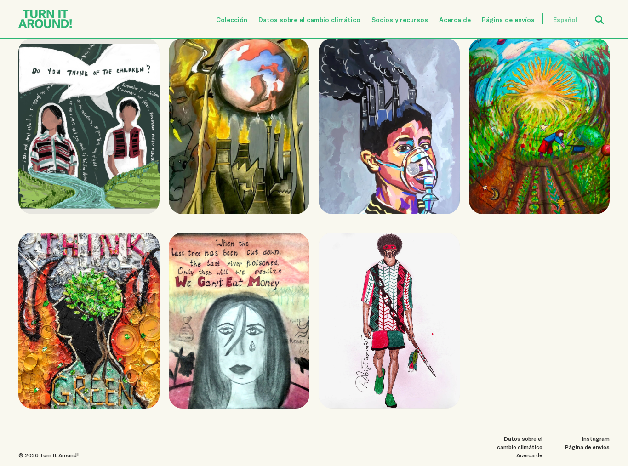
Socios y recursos (399, 19)
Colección (231, 19)
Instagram (596, 438)
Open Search (605, 14)
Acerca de (455, 19)
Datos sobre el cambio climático (309, 19)
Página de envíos (508, 19)
